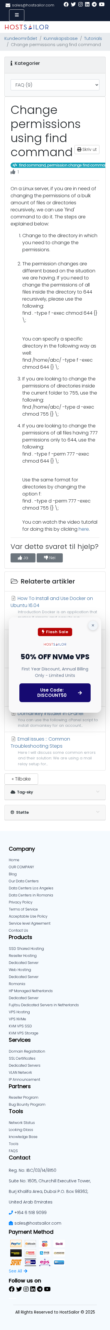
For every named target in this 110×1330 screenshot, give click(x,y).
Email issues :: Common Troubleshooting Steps (53, 751)
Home (14, 859)
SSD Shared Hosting (26, 948)
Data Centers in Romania (31, 895)
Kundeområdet (20, 38)
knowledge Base (23, 1136)
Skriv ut (89, 149)
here (84, 529)
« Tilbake (21, 779)
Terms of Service (23, 909)
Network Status (22, 1122)
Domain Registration (27, 1051)
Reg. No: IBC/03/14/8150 (32, 1170)
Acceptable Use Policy (28, 916)
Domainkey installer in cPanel (57, 719)
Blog (13, 874)
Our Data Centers (24, 881)
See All (15, 1271)
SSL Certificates (22, 1058)
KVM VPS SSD (20, 1026)
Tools (13, 1143)
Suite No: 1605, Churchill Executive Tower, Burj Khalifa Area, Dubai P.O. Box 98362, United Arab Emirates (50, 1191)
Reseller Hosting (23, 955)
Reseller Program (23, 1097)
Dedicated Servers (24, 1065)
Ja (25, 558)
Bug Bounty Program (27, 1104)
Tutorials (93, 38)
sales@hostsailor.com (37, 1223)
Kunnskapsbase (61, 38)
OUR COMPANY (21, 866)
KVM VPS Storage (23, 1033)
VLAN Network (20, 1072)
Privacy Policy (21, 902)
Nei (51, 558)
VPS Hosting (19, 1011)
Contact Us (18, 930)
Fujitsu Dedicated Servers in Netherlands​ (44, 1004)
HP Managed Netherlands (31, 990)
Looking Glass (21, 1129)
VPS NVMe (17, 1019)
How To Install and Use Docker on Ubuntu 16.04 (54, 610)
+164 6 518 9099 (30, 1213)
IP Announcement (24, 1079)
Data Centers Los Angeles (31, 888)
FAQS (13, 1150)
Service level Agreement (29, 923)
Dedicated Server (23, 997)
